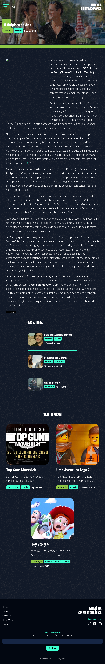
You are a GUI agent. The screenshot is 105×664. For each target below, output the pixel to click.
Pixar (57, 561)
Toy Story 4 (40, 544)
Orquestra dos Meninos (55, 357)
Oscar (58, 338)
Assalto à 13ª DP (52, 382)
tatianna (49, 386)
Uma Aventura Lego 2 (73, 469)
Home (5, 607)
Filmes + (6, 611)
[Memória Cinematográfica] (91, 8)
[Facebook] (94, 623)
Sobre (5, 624)
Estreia (18, 30)
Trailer (25, 487)
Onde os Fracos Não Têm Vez (58, 335)
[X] (89, 623)
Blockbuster (13, 487)
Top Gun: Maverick (21, 469)
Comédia (8, 30)
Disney (48, 561)
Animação (62, 487)
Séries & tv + (8, 615)
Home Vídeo (7, 620)
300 (28, 163)
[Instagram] (100, 623)
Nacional (59, 361)
